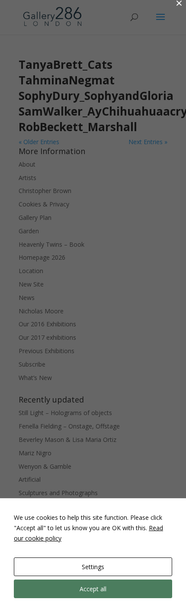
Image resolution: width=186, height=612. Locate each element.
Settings (93, 567)
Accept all (93, 589)
